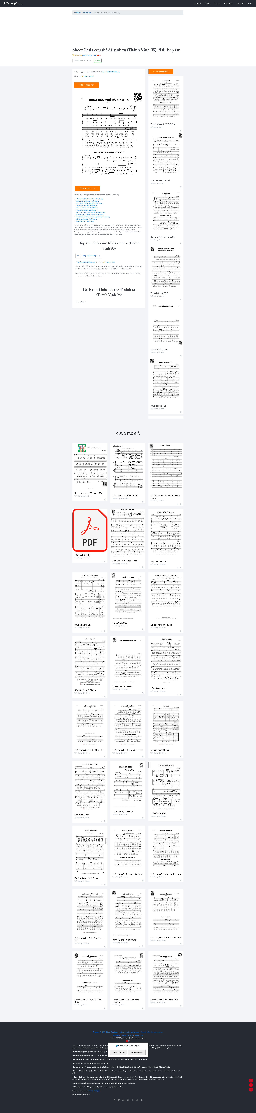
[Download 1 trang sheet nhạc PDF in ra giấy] (251, 1081)
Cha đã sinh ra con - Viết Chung (87, 208)
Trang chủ (197, 3)
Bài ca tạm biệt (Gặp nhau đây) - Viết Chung (90, 212)
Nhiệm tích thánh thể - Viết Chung (87, 201)
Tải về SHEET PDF (87, 85)
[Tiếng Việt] (98, 55)
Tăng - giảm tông (88, 255)
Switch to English (119, 1052)
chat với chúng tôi (94, 1091)
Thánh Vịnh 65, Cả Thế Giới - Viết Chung (89, 199)
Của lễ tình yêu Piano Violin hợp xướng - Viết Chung (93, 217)
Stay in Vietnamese (137, 1052)
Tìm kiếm (207, 3)
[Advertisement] (128, 31)
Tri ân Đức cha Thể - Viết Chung (87, 206)
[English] (100, 55)
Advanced (240, 3)
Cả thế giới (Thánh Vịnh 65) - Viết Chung (89, 203)
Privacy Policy (127, 1035)
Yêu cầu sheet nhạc (155, 1032)
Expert (249, 3)
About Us (116, 1035)
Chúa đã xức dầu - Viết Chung (86, 210)
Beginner (217, 3)
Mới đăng (106, 1032)
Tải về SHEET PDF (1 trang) (111, 72)
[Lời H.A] (93, 55)
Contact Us (138, 1035)
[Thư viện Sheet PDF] (13, 3)
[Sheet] (88, 55)
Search (98, 61)
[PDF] (84, 55)
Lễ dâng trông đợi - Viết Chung (86, 219)
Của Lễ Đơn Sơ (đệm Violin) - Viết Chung (89, 215)
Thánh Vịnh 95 (88, 76)
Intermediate (228, 3)
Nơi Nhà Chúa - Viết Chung (85, 221)
